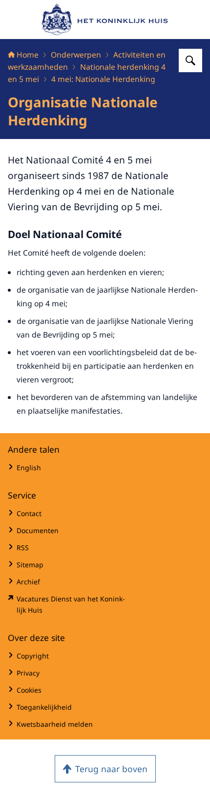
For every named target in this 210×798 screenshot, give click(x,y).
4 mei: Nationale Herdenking (103, 79)
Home (28, 54)
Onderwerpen (76, 54)
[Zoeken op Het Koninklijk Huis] (190, 60)
